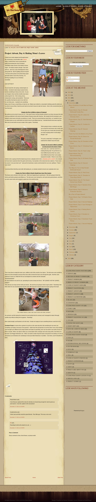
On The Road (72, 346)
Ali (9, 47)
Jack (14, 47)
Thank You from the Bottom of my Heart (80, 134)
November (72, 227)
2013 (69, 95)
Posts (69, 77)
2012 (69, 98)
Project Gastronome (75, 297)
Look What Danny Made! (15, 10)
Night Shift (72, 326)
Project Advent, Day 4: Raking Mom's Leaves (25, 53)
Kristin (70, 372)
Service (36, 47)
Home (59, 6)
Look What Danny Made (76, 335)
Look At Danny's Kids (21, 47)
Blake (70, 300)
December (72, 103)
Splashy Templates (68, 500)
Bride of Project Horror (76, 282)
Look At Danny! (70, 6)
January (71, 255)
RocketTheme (87, 500)
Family (70, 308)
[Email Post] (8, 387)
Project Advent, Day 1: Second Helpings (80, 223)
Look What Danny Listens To (78, 375)
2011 (69, 100)
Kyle (69, 349)
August (71, 235)
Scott (70, 364)
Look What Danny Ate (76, 305)
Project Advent (30, 47)
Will (69, 355)
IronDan (71, 314)
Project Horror (73, 279)
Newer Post (8, 477)
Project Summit (73, 381)
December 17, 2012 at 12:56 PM (17, 406)
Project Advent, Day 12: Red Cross (79, 172)
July (70, 238)
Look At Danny (73, 332)
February (72, 252)
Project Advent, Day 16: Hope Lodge (79, 151)
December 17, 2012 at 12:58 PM (17, 417)
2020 (69, 92)
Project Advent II (74, 294)
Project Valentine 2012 (76, 317)
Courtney (71, 303)
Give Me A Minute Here (76, 329)
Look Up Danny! (85, 6)
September (72, 232)
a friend (25, 59)
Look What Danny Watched (77, 270)
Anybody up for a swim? (49, 159)
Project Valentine (74, 288)
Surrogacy (72, 352)
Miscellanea (72, 378)
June (70, 241)
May (70, 244)
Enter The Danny (74, 323)
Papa (69, 338)
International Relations (77, 343)
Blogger (82, 410)
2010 (69, 258)
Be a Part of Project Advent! (77, 194)
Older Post (60, 477)
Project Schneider (74, 361)
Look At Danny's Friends (77, 358)
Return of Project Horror (77, 276)
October (71, 230)
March (71, 249)
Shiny (70, 367)
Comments (71, 80)
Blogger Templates (57, 500)
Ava (12, 47)
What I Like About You (76, 370)
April (70, 246)
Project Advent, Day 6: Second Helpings (80, 202)
